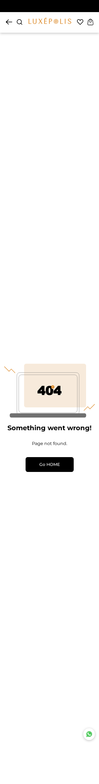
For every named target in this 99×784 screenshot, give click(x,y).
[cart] (90, 22)
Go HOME (49, 464)
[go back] (9, 23)
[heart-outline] (80, 22)
